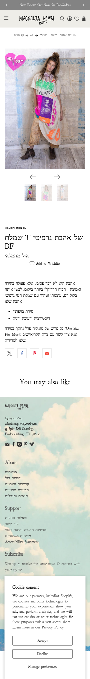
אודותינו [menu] (11, 472)
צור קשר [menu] (11, 523)
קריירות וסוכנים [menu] (17, 484)
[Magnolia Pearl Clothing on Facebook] (13, 445)
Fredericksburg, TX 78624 (22, 434)
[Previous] (32, 177)
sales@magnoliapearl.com (21, 423)
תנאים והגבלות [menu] (16, 496)
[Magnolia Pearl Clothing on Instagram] (19, 445)
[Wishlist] (76, 19)
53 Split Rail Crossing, (19, 429)
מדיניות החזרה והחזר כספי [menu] (25, 529)
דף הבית (19, 35)
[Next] (57, 177)
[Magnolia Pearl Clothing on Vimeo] (31, 445)
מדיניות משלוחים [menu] (18, 535)
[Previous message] (6, 5)
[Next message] (84, 5)
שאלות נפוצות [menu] (16, 517)
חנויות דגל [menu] (12, 478)
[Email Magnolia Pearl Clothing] (7, 445)
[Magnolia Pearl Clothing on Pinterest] (25, 445)
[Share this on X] (9, 353)
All (32, 35)
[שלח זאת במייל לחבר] (47, 353)
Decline (42, 653)
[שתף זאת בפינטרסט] (34, 353)
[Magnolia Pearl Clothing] (37, 21)
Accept (43, 640)
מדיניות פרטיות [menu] (17, 490)
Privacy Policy (53, 627)
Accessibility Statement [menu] (21, 541)
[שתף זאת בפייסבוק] (22, 353)
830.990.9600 (13, 418)
